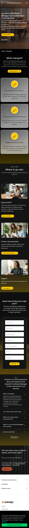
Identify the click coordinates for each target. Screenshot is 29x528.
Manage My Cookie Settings (14, 525)
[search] (27, 3)
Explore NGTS (7, 34)
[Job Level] (14, 346)
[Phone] (14, 351)
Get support (6, 288)
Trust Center (5, 509)
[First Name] (14, 322)
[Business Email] (14, 334)
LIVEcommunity (13, 71)
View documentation (9, 253)
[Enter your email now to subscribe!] (14, 459)
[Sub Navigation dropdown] (14, 51)
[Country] (14, 357)
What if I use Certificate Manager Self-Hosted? (13, 425)
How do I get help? (9, 432)
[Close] (27, 513)
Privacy (3, 506)
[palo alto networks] (14, 3)
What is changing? (8, 393)
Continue (13, 363)
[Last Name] (14, 328)
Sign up (6, 468)
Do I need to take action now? (12, 411)
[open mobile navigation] (2, 3)
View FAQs (4, 39)
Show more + (14, 436)
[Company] (14, 340)
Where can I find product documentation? (10, 418)
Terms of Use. (16, 465)
